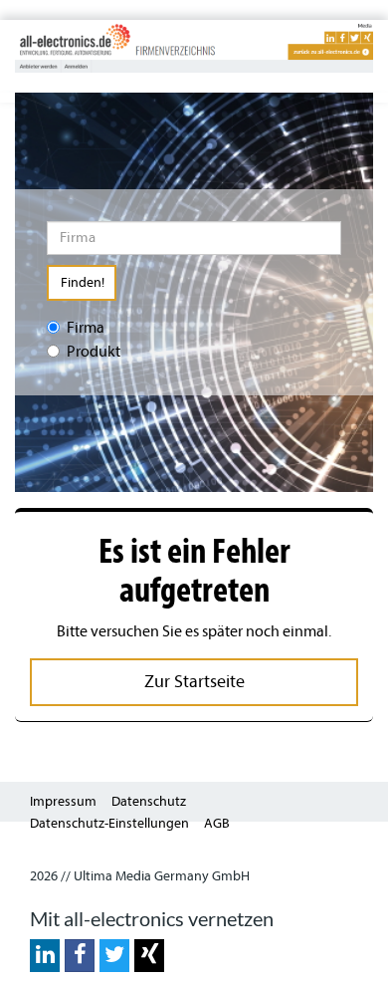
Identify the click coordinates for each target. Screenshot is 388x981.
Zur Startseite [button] (194, 681)
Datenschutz (148, 801)
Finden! (82, 282)
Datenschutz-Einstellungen (109, 823)
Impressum (63, 801)
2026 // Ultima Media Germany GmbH (140, 875)
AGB (217, 823)
